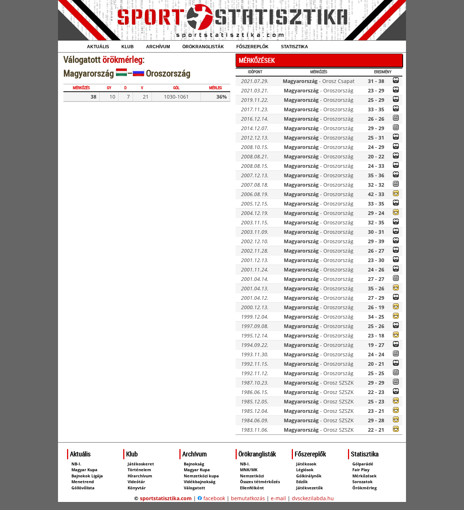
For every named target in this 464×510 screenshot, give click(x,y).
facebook (213, 498)
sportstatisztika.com (166, 498)
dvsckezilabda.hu (313, 498)
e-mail (278, 498)
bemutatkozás (248, 498)
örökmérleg (122, 59)
